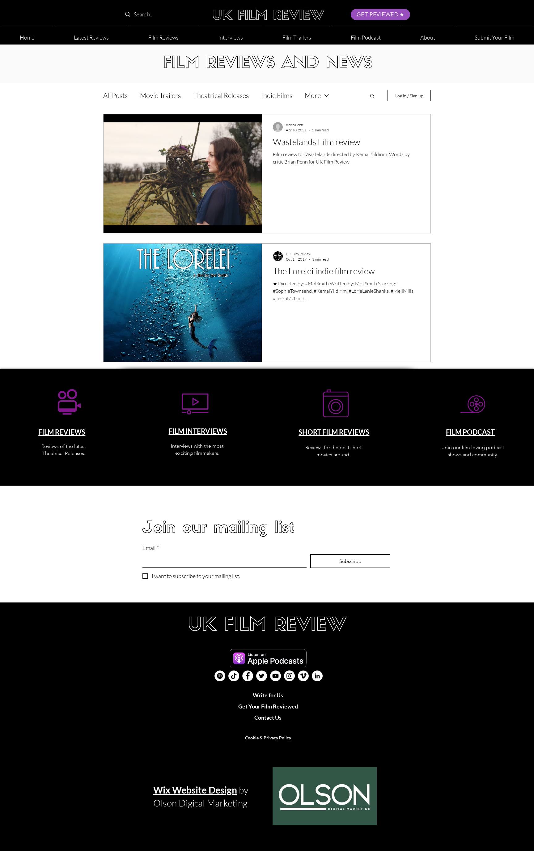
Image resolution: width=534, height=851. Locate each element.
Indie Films (276, 95)
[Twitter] (261, 675)
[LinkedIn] (317, 675)
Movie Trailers (160, 95)
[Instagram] (289, 675)
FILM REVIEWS (61, 432)
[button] (427, 35)
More (313, 95)
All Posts (115, 95)
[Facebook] (247, 675)
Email (150, 547)
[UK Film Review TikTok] (233, 675)
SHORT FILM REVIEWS (334, 432)
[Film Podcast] (219, 675)
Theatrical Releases (221, 95)
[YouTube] (275, 675)
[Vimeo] (303, 675)
